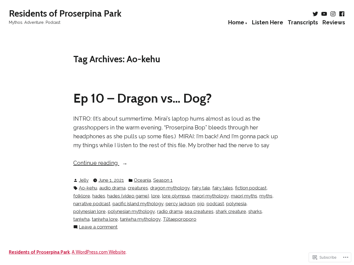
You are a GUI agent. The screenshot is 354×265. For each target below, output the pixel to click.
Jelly (83, 180)
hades (98, 196)
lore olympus (176, 196)
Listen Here (267, 22)
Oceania (142, 180)
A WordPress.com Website (99, 252)
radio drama (170, 211)
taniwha (81, 219)
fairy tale (201, 188)
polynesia (236, 203)
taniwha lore (105, 219)
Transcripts (303, 22)
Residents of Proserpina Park (65, 13)
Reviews (333, 22)
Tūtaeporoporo (179, 219)
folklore (81, 196)
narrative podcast (91, 203)
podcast (215, 203)
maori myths (244, 196)
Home (236, 22)
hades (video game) (128, 196)
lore (155, 196)
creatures (138, 188)
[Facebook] (341, 14)
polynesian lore (89, 211)
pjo (200, 203)
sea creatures (199, 211)
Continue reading (96, 163)
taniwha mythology (140, 219)
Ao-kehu (88, 188)
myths (265, 196)
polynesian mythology (131, 211)
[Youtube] (324, 14)
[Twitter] (316, 14)
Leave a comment (98, 227)
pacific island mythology (138, 203)
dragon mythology (170, 188)
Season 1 (163, 180)
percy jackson (180, 203)
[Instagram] (333, 14)
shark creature (231, 211)
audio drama (112, 188)
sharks (255, 211)
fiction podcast (251, 188)
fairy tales (222, 188)
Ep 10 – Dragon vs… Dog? (142, 98)
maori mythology (210, 196)
